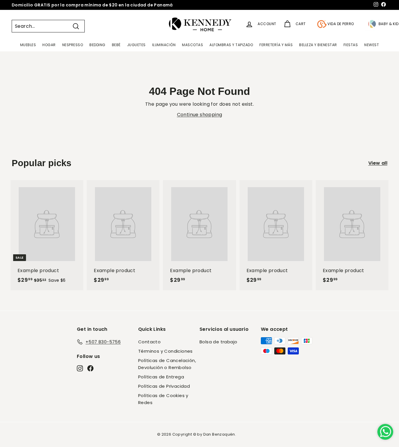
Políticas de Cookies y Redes (163, 399)
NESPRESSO (72, 44)
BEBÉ (116, 44)
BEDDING (97, 44)
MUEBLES (28, 44)
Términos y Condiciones (165, 351)
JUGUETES (136, 44)
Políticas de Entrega (161, 377)
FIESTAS (351, 44)
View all (377, 163)
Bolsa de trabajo (218, 342)
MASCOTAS (192, 44)
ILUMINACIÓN (164, 44)
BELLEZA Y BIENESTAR (318, 44)
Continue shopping (199, 114)
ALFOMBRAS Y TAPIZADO (231, 44)
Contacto (149, 342)
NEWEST (371, 44)
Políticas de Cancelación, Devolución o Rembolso (167, 364)
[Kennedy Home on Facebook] (90, 368)
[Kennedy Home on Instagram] (80, 368)
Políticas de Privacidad (164, 386)
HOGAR (49, 44)
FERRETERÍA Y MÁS (276, 44)
